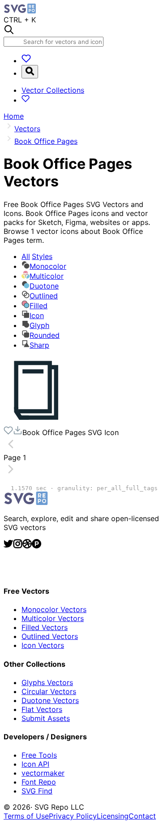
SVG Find (37, 790)
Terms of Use (26, 815)
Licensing (113, 815)
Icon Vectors (43, 645)
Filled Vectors (45, 627)
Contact (142, 815)
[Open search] (30, 71)
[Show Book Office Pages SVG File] (37, 421)
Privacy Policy (73, 815)
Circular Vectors (49, 691)
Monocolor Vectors (54, 609)
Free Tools (39, 755)
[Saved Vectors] (26, 60)
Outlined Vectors (50, 636)
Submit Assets (46, 718)
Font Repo (39, 781)
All (37, 256)
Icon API (35, 763)
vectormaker (43, 772)
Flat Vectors (42, 709)
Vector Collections (53, 90)
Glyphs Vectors (47, 682)
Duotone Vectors (50, 700)
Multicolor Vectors (53, 618)
